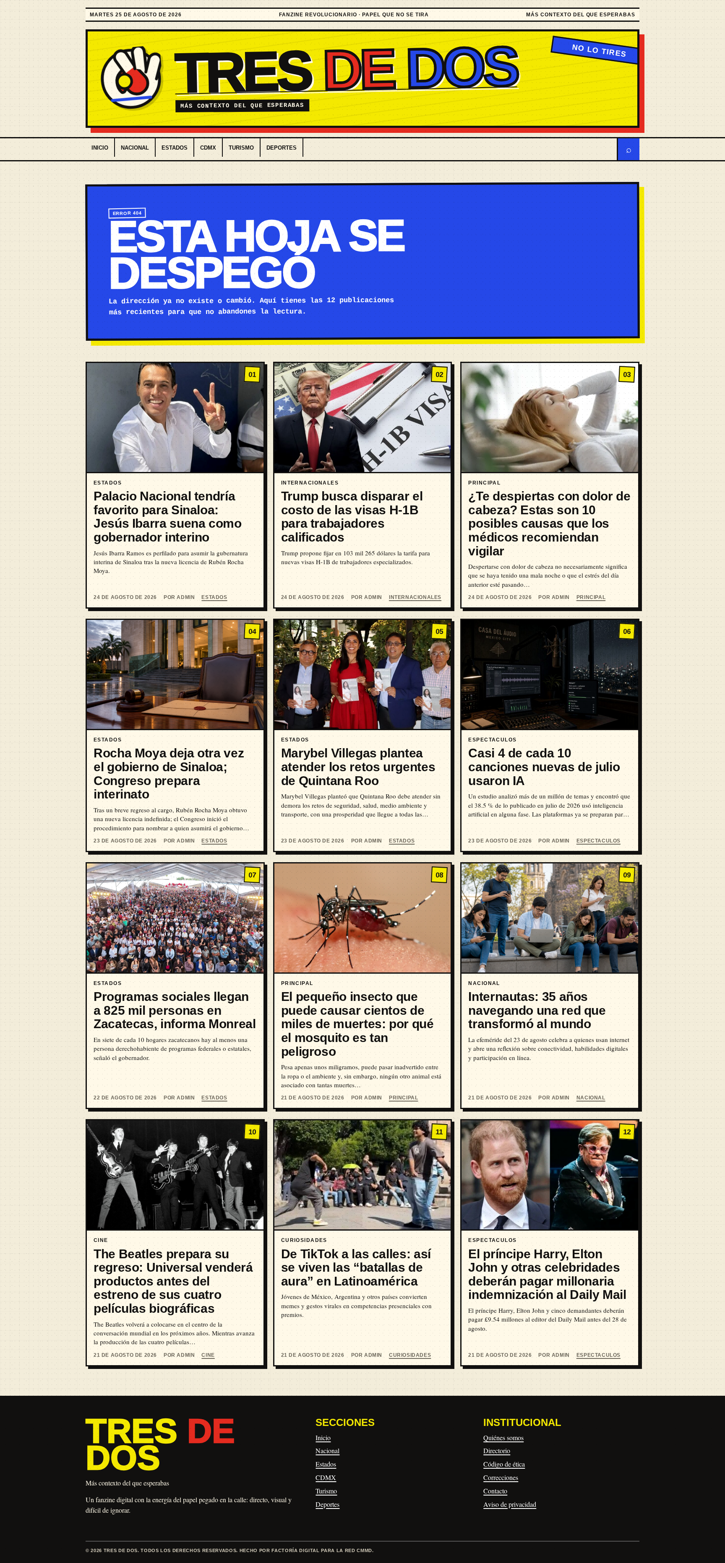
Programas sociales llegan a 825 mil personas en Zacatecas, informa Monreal (175, 1010)
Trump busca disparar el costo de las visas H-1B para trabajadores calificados (352, 516)
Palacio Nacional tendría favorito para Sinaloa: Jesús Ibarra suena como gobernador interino (168, 516)
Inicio (99, 148)
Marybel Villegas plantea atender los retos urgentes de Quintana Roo (358, 766)
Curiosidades (410, 1355)
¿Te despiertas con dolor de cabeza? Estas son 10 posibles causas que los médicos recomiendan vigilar (549, 523)
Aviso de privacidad (509, 1504)
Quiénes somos (503, 1437)
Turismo (241, 148)
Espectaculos (598, 841)
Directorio (496, 1450)
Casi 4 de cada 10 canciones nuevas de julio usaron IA (544, 766)
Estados (175, 148)
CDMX (208, 148)
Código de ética (504, 1463)
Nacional (135, 148)
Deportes (281, 148)
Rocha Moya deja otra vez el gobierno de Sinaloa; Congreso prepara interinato (169, 773)
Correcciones (500, 1477)
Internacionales (415, 597)
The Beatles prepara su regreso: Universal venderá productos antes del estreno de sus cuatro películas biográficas (173, 1281)
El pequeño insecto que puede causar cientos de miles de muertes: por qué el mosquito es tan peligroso (357, 1024)
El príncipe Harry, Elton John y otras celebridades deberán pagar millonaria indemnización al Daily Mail (547, 1274)
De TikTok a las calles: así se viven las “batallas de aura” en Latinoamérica (356, 1267)
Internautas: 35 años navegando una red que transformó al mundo (536, 1010)
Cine (207, 1355)
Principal (590, 597)
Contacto (495, 1490)
